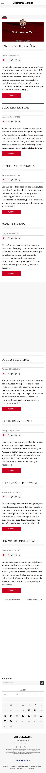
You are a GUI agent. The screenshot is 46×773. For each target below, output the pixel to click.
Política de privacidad (35, 766)
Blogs (4, 17)
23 (5, 721)
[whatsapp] (25, 747)
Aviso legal (13, 766)
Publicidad (12, 768)
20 (29, 716)
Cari (23, 28)
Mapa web (19, 768)
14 (35, 710)
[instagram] (29, 747)
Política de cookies (29, 768)
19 (23, 716)
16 (5, 716)
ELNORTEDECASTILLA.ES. (23, 737)
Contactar (5, 766)
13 (29, 710)
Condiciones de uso (23, 766)
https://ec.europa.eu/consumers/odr (23, 755)
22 (41, 716)
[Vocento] (23, 760)
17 (11, 716)
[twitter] (20, 747)
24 (11, 721)
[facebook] (16, 747)
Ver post (12, 95)
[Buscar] (42, 683)
